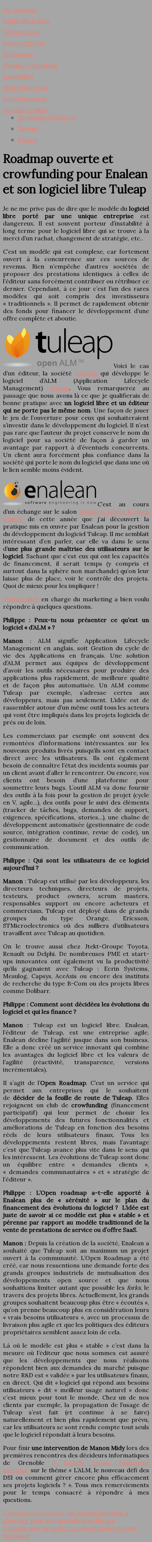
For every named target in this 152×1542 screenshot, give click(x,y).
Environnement (25, 98)
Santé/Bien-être (26, 20)
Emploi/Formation (30, 65)
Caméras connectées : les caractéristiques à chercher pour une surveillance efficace (65, 1516)
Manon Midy (21, 599)
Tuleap (59, 388)
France (28, 139)
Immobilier (18, 76)
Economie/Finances (46, 117)
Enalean (86, 373)
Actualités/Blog (25, 110)
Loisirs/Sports (24, 43)
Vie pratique (20, 9)
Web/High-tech (25, 87)
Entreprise (18, 54)
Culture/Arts (21, 32)
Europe (28, 128)
